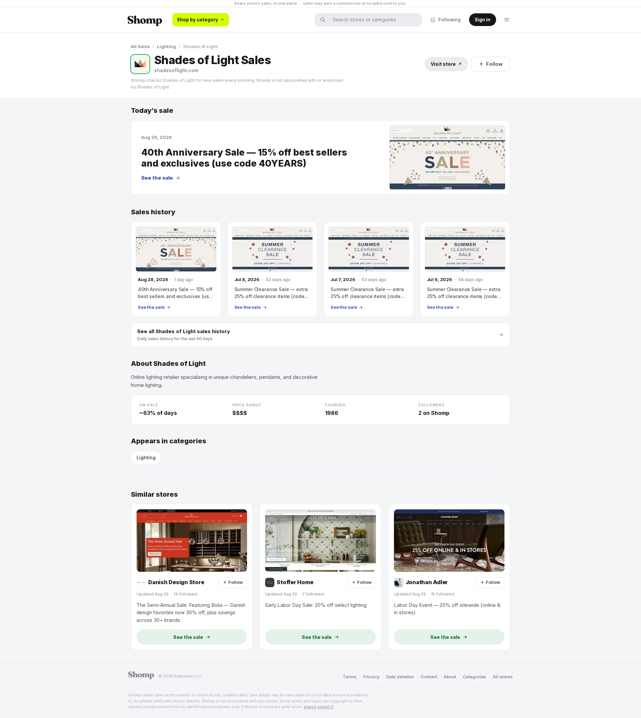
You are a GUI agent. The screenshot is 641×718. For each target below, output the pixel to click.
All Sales (140, 46)
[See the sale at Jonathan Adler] (449, 577)
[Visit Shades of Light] (140, 64)
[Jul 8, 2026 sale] (272, 269)
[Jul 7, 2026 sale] (369, 269)
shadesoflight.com (176, 70)
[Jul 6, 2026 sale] (465, 269)
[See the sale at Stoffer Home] (320, 577)
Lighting (166, 46)
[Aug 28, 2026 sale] (176, 269)
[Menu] (506, 19)
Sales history (153, 212)
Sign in (482, 19)
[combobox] (372, 19)
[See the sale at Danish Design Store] (191, 577)
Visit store (443, 64)
